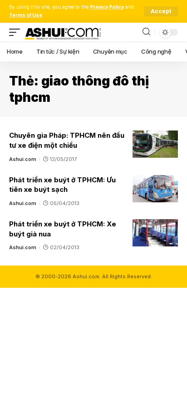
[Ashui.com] (63, 32)
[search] (146, 32)
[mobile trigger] (17, 32)
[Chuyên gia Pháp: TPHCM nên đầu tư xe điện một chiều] (155, 144)
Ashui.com (22, 159)
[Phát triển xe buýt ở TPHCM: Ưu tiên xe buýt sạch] (155, 188)
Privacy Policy (107, 7)
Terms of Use (25, 15)
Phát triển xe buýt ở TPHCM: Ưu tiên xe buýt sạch (62, 184)
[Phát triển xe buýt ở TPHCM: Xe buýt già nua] (155, 232)
